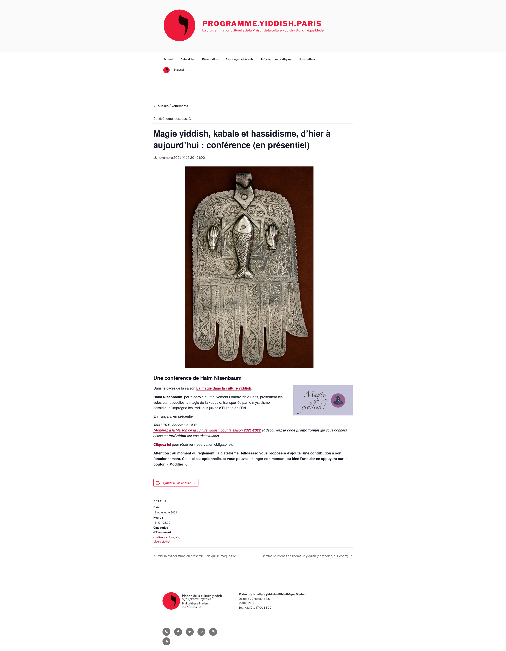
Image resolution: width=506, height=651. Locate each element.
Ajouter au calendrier (176, 483)
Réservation (210, 59)
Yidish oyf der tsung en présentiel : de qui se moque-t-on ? (198, 556)
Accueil (168, 59)
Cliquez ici (162, 444)
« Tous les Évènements (170, 106)
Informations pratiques (276, 59)
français (174, 537)
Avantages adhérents (240, 59)
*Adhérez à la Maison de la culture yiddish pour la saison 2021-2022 (207, 430)
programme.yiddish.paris (262, 23)
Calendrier (187, 59)
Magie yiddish (162, 541)
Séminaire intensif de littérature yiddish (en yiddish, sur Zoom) (305, 556)
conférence (160, 537)
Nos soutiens (307, 59)
